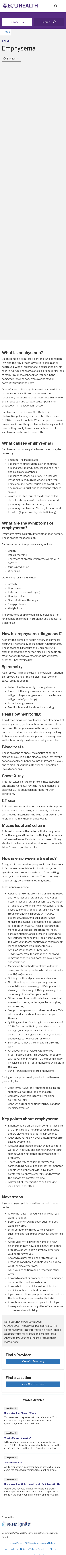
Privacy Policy (15, 1543)
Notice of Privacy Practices (33, 1549)
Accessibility (11, 1549)
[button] (62, 6)
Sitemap (54, 1549)
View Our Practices (33, 1384)
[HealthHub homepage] (28, 6)
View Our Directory (33, 1361)
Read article (33, 1417)
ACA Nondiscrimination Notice (40, 1543)
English (11, 58)
